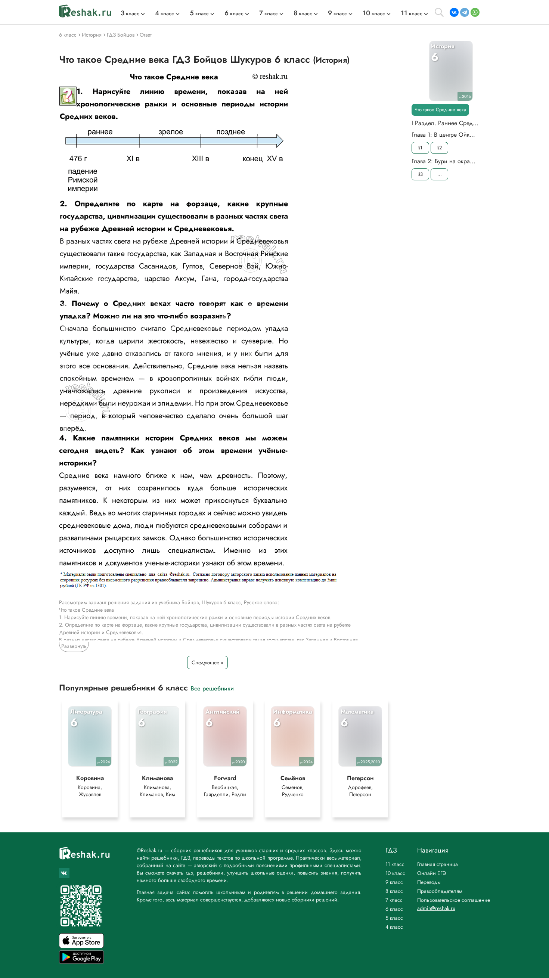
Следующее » (207, 662)
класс (130, 13)
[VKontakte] (454, 12)
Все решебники (212, 688)
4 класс (394, 927)
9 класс (394, 882)
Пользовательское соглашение (453, 900)
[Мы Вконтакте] (64, 873)
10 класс (395, 873)
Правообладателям (439, 891)
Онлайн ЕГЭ (431, 873)
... (439, 174)
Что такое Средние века (440, 109)
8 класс (394, 891)
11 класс (394, 864)
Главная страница (437, 864)
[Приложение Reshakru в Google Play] (81, 961)
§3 (420, 174)
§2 (439, 147)
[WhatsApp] (475, 12)
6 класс (394, 909)
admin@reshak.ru (436, 908)
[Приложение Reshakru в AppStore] (81, 946)
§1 (420, 147)
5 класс (394, 918)
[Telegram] (464, 12)
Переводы (429, 882)
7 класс (394, 900)
